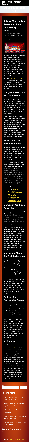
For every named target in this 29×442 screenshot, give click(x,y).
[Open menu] (25, 3)
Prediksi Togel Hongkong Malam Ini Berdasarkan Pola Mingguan (15, 195)
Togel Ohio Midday (9, 347)
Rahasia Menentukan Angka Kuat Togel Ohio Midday (14, 24)
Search (4, 385)
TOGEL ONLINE (7, 18)
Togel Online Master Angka (17, 439)
